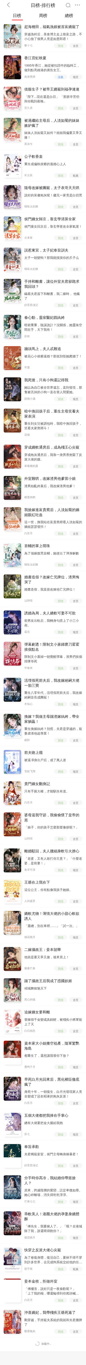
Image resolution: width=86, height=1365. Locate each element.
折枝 (27, 336)
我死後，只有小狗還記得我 (46, 379)
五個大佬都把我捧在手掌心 (46, 1115)
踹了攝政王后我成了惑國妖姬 (48, 980)
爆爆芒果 (29, 968)
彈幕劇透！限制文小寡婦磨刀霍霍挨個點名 (51, 647)
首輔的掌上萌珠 (37, 545)
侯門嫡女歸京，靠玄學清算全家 (50, 218)
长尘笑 (28, 175)
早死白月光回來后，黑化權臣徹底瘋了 (51, 1082)
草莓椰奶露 (31, 466)
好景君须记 (31, 305)
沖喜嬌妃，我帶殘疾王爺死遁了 (50, 1312)
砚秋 (27, 740)
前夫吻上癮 (33, 752)
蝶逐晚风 (29, 1331)
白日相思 (29, 1030)
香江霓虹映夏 (35, 57)
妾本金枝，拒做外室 (40, 1281)
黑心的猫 (29, 999)
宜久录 (28, 108)
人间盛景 (29, 901)
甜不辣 (28, 1268)
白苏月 (28, 533)
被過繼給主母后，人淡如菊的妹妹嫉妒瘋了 (51, 123)
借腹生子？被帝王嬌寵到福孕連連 (51, 89)
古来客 (28, 237)
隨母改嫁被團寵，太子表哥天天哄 (51, 187)
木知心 (28, 704)
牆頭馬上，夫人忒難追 (42, 348)
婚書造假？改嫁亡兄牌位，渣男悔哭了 (51, 579)
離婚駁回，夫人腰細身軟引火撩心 (51, 850)
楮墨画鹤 (29, 497)
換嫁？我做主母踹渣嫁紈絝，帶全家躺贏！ (51, 719)
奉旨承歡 (31, 1146)
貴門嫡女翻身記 (37, 783)
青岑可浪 (29, 869)
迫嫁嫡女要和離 (37, 1012)
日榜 (17, 15)
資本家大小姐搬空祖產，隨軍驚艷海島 (51, 1046)
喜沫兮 (28, 144)
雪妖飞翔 (29, 771)
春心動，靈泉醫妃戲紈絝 (44, 317)
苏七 (27, 1134)
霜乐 (27, 631)
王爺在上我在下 (37, 882)
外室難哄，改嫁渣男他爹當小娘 (50, 478)
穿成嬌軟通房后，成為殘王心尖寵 (51, 447)
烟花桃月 (29, 937)
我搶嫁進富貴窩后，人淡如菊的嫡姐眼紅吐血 (51, 512)
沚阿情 (28, 600)
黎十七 (28, 45)
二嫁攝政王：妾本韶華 (42, 949)
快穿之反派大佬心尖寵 (42, 1249)
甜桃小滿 (29, 398)
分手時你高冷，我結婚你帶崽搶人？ (50, 1180)
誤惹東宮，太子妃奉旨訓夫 (46, 250)
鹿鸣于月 (29, 1066)
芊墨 (27, 367)
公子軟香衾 (33, 156)
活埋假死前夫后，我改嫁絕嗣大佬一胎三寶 (51, 683)
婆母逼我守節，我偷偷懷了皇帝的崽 (51, 817)
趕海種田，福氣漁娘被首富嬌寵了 (51, 26)
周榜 (43, 15)
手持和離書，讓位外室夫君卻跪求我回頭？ (51, 284)
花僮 (27, 434)
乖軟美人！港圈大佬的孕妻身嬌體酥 (51, 1216)
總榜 (69, 15)
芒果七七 (29, 1201)
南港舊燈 (29, 76)
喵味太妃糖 (31, 206)
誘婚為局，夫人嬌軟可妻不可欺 (50, 613)
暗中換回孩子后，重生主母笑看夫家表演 (51, 414)
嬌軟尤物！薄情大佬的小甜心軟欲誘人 (51, 916)
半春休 (28, 668)
